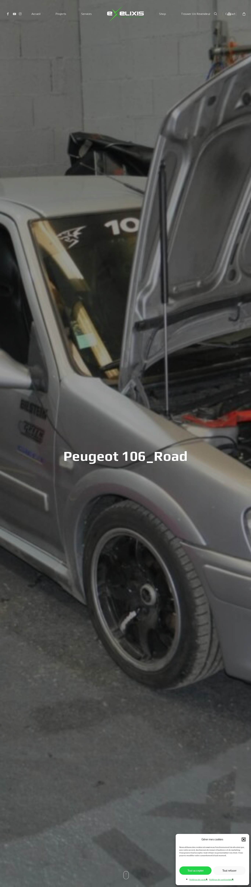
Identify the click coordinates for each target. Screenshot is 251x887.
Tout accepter (195, 870)
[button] (243, 839)
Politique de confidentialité (221, 880)
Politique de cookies (198, 880)
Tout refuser (229, 870)
